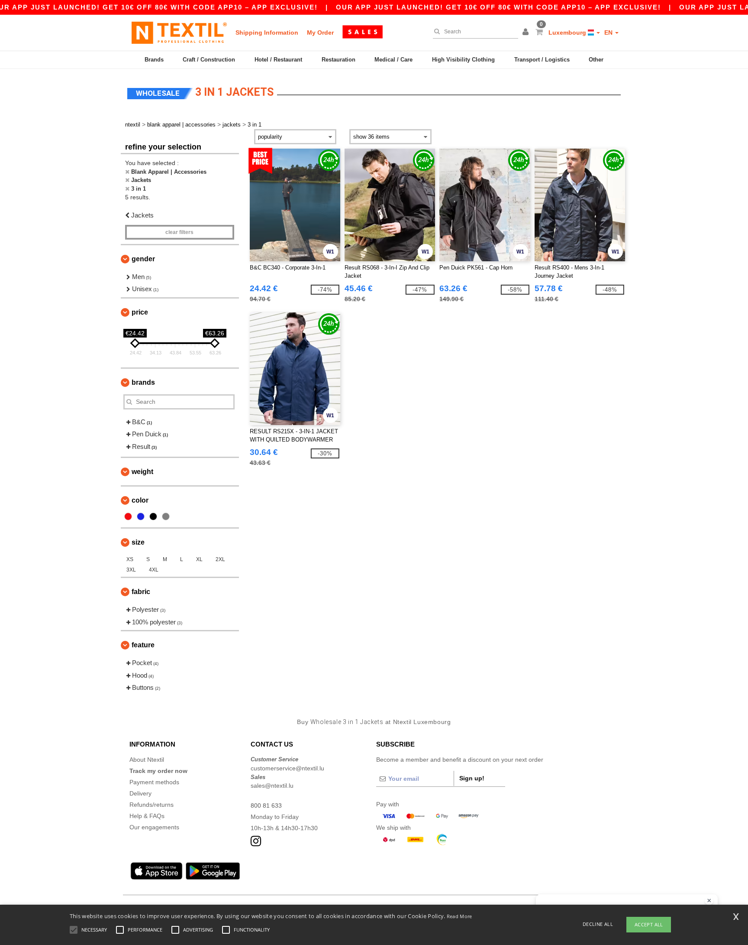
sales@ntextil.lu (272, 785)
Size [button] (138, 542)
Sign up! (471, 778)
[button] (526, 32)
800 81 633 (266, 805)
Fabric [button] (141, 591)
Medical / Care (393, 59)
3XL (131, 570)
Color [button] (140, 500)
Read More (459, 916)
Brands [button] (143, 382)
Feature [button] (143, 645)
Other (596, 59)
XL (199, 559)
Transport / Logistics (542, 59)
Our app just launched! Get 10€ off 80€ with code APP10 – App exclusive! (498, 7)
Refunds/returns (151, 804)
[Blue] (141, 516)
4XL (153, 570)
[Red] (128, 516)
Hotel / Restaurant (278, 59)
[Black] (153, 516)
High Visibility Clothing (463, 59)
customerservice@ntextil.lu (287, 768)
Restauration (338, 59)
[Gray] (166, 516)
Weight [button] (142, 471)
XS (129, 559)
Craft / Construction (209, 59)
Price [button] (140, 312)
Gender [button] (143, 259)
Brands (154, 59)
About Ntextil (146, 759)
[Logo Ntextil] (179, 32)
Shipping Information (266, 32)
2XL (220, 559)
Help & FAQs (146, 815)
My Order (320, 32)
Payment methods (154, 782)
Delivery (140, 793)
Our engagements (154, 827)
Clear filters (179, 232)
